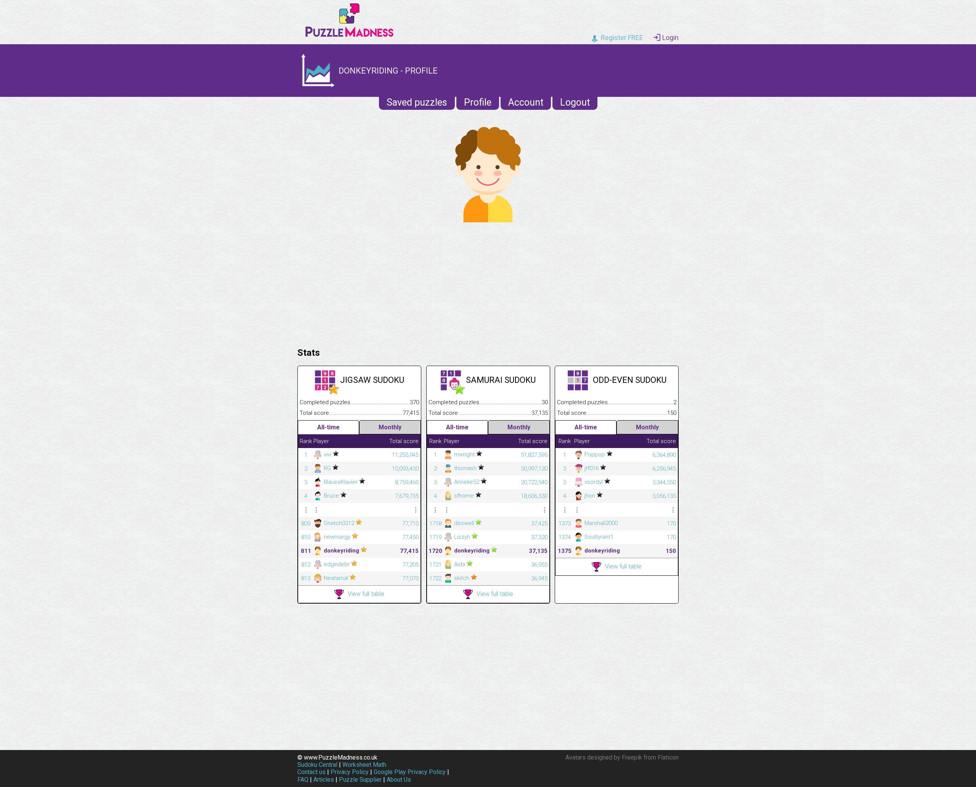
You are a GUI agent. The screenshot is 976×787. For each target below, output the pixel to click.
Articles (323, 779)
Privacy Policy (350, 772)
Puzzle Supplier (360, 779)
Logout (575, 102)
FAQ (302, 779)
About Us (399, 779)
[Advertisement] (488, 283)
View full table (366, 593)
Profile (477, 102)
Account (525, 102)
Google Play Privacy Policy (410, 772)
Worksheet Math (364, 764)
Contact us (311, 772)
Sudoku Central (317, 764)
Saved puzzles (417, 102)
